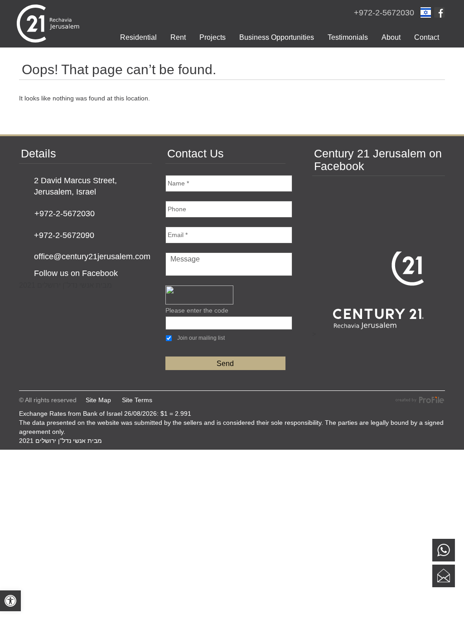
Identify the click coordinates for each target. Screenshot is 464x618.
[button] (10, 600)
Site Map (98, 400)
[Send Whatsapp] (443, 550)
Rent (178, 37)
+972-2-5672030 (384, 12)
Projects (212, 37)
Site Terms (137, 400)
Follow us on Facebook (76, 273)
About (391, 37)
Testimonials (348, 37)
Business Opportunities (276, 37)
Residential (138, 37)
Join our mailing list (201, 338)
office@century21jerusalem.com (92, 256)
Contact (426, 37)
